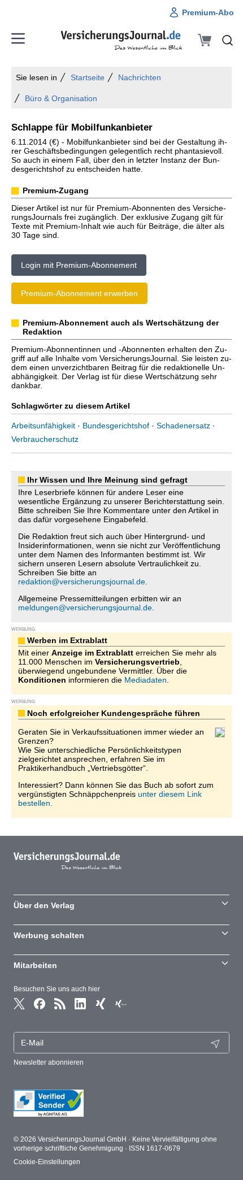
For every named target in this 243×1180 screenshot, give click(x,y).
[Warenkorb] (204, 40)
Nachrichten (139, 77)
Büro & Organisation (61, 98)
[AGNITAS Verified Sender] (121, 1103)
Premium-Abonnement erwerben (79, 293)
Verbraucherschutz (45, 439)
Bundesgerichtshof (116, 425)
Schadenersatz (183, 425)
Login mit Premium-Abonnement (79, 265)
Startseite (88, 77)
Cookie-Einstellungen (47, 1162)
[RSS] (60, 1003)
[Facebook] (39, 1003)
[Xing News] (121, 1003)
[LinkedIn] (80, 1003)
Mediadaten (145, 679)
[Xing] (100, 1003)
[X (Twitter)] (19, 1003)
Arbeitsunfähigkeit (43, 425)
